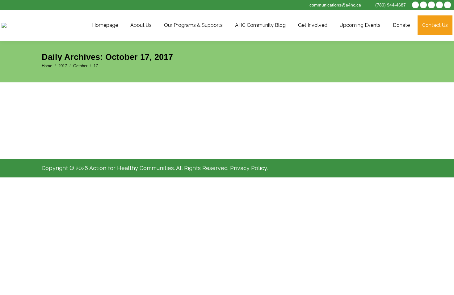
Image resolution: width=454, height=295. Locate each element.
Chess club (65, 114)
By (129, 126)
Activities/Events (72, 126)
